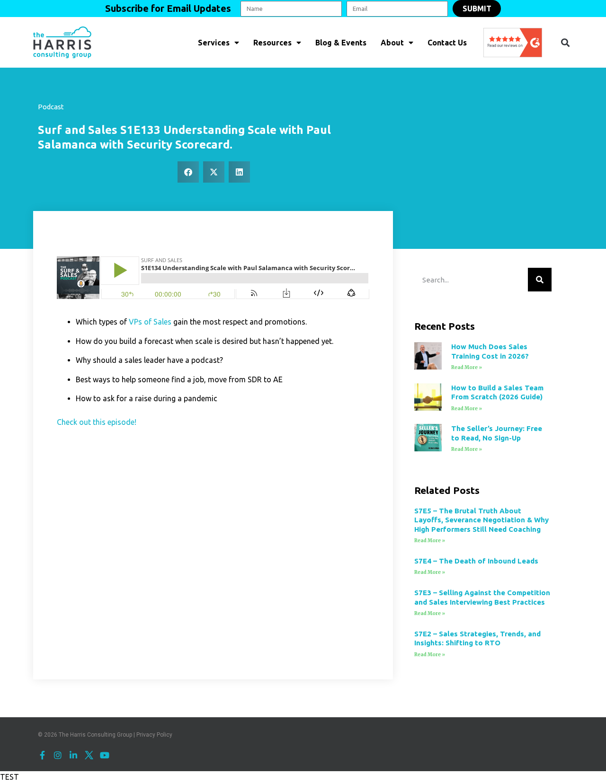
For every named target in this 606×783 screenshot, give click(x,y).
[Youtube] (104, 755)
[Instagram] (57, 755)
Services (214, 42)
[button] (565, 42)
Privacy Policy (154, 734)
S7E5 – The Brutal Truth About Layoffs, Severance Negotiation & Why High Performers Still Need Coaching (481, 520)
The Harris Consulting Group (95, 734)
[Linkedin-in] (73, 755)
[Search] (540, 279)
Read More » (466, 367)
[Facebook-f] (42, 755)
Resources (272, 42)
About (392, 42)
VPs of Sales (150, 321)
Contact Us (447, 42)
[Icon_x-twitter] (89, 755)
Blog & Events (340, 42)
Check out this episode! (96, 422)
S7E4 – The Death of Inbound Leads (476, 561)
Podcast (51, 107)
